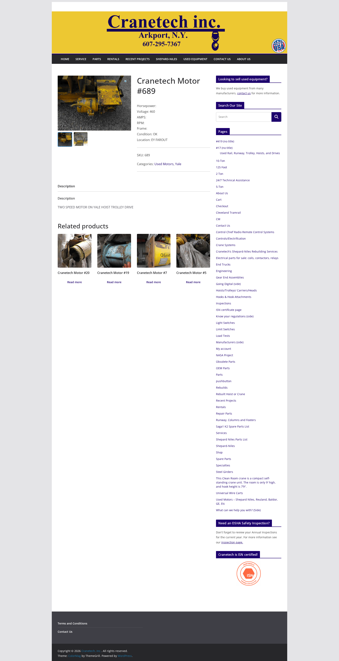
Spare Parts (223, 459)
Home (65, 59)
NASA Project (224, 355)
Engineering (224, 271)
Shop (219, 452)
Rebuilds (222, 387)
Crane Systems (225, 245)
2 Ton (219, 174)
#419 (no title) (225, 141)
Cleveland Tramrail (228, 212)
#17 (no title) (224, 148)
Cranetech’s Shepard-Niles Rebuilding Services (247, 251)
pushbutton (223, 381)
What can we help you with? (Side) (238, 510)
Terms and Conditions (72, 623)
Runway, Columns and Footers (236, 420)
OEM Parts (223, 368)
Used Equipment (195, 59)
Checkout (222, 206)
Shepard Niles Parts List (231, 439)
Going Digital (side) (228, 284)
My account (223, 349)
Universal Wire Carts (229, 493)
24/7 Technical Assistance (233, 180)
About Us (244, 59)
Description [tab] (66, 186)
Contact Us (222, 59)
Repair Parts (224, 413)
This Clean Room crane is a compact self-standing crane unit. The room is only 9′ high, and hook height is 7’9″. (246, 482)
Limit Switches (225, 329)
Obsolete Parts (225, 361)
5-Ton (219, 187)
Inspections (223, 303)
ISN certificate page (228, 310)
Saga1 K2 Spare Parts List (232, 426)
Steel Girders (224, 472)
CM (218, 219)
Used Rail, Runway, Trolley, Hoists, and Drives (250, 153)
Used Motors (164, 164)
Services (221, 433)
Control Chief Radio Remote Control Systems (245, 232)
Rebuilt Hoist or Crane (230, 394)
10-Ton (220, 161)
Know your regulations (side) (234, 316)
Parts (97, 59)
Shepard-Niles (166, 59)
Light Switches (225, 323)
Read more (74, 282)
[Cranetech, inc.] (169, 14)
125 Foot (221, 167)
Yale (178, 164)
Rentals (113, 59)
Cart (218, 199)
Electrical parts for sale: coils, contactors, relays (247, 258)
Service (81, 59)
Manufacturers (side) (229, 342)
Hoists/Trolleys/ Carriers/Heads (236, 290)
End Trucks (223, 264)
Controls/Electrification (231, 238)
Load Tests (223, 336)
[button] (126, 81)
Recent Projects (138, 59)
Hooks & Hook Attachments (233, 297)
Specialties (223, 465)
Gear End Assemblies (230, 277)
